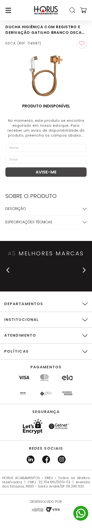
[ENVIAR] (45, 172)
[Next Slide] (84, 270)
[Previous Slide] (8, 270)
